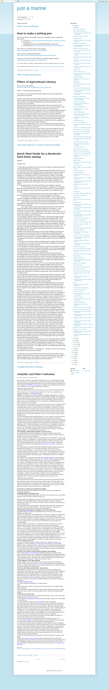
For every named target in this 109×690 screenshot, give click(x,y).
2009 (73, 358)
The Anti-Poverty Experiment (79, 122)
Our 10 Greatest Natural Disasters (81, 287)
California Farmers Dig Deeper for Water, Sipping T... (81, 104)
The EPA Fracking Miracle (79, 101)
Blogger (61, 670)
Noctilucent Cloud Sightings (79, 263)
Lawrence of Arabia (77, 265)
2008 (73, 360)
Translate (28, 19)
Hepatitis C (75, 186)
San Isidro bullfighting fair (79, 302)
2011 (73, 354)
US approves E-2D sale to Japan (80, 224)
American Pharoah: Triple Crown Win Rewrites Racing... (81, 46)
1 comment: (36, 70)
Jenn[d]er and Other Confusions (30, 367)
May (74, 338)
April (74, 340)
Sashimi (75, 282)
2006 (73, 364)
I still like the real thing (78, 297)
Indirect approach (77, 202)
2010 (73, 356)
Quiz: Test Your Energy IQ (79, 269)
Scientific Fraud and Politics (79, 43)
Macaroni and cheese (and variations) (82, 309)
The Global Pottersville (78, 172)
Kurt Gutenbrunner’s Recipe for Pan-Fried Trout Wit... (81, 238)
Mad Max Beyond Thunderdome (80, 184)
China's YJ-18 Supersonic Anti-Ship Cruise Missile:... (81, 294)
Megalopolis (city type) (78, 77)
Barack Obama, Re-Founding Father (81, 129)
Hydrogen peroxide (77, 38)
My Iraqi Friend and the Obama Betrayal (82, 307)
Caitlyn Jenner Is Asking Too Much (81, 218)
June (74, 27)
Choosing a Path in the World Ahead (81, 131)
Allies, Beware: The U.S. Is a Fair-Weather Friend (81, 109)
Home (38, 659)
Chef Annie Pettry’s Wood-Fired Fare (81, 271)
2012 (73, 352)
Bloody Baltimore (77, 213)
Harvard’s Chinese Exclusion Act (80, 48)
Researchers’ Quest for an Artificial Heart (82, 228)
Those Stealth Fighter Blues (79, 106)
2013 (73, 350)
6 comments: (36, 140)
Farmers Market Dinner (78, 158)
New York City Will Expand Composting (82, 248)
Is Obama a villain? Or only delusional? (82, 153)
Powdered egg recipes (78, 120)
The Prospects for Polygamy (79, 289)
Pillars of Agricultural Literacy (29, 75)
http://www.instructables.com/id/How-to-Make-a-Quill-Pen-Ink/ (49, 66)
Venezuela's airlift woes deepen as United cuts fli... (81, 277)
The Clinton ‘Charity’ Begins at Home (81, 88)
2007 (73, 362)
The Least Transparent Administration (82, 210)
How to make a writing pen (28, 26)
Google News (87, 370)
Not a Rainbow (76, 86)
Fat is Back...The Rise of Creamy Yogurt (82, 222)
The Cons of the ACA (78, 291)
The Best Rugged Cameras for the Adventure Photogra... (81, 99)
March (75, 342)
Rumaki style (76, 191)
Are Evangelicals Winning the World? (81, 84)
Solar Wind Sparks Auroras (79, 71)
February (75, 344)
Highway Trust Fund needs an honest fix (82, 327)
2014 (73, 348)
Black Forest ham (77, 256)
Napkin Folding (76, 160)
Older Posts (62, 659)
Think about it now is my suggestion (81, 235)
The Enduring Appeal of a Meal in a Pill (82, 136)
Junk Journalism (77, 226)
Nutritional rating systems (79, 112)
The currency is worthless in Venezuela (82, 127)
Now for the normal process (79, 220)
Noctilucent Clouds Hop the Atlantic (81, 151)
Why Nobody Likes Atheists (79, 96)
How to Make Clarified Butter (79, 195)
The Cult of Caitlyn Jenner (79, 147)
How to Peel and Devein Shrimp (80, 142)
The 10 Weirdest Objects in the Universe (82, 254)
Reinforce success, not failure (80, 329)
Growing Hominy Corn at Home (80, 149)
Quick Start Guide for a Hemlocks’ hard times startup (38, 145)
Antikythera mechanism (78, 257)
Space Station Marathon (78, 230)
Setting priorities (77, 82)
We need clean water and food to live (81, 267)
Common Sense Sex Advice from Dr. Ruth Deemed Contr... (81, 114)
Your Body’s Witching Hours (79, 246)
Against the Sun (77, 69)
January (75, 346)
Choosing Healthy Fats (78, 170)
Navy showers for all (78, 165)
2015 (73, 25)
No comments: (36, 362)
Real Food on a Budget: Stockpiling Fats (82, 193)
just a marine (75, 370)
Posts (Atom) (26, 661)
